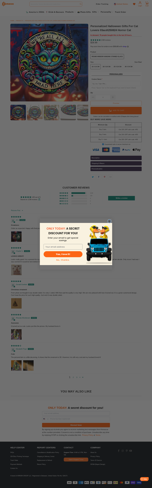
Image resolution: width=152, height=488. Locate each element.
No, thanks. (63, 260)
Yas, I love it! (63, 254)
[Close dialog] (109, 221)
